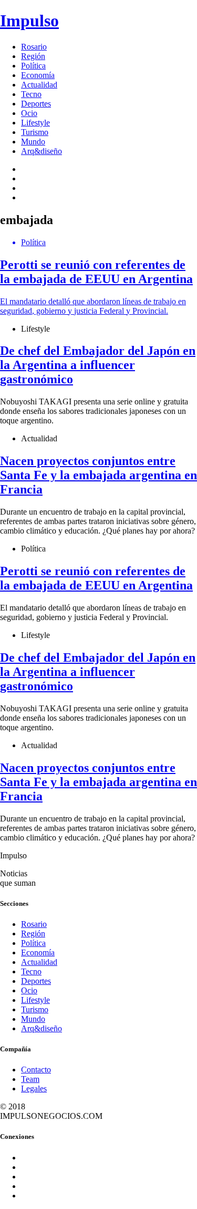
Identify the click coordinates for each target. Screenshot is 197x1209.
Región (33, 56)
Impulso (29, 20)
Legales (34, 1088)
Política (33, 65)
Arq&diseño (41, 151)
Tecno (31, 94)
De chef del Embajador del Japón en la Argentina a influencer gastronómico (97, 365)
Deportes (36, 103)
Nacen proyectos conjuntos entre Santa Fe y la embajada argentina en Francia (98, 475)
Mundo (33, 141)
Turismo (34, 132)
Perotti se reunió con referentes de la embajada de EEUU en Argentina (96, 578)
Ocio (29, 113)
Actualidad (39, 84)
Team (30, 1079)
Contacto (36, 1069)
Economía (38, 75)
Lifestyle (35, 122)
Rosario (34, 46)
